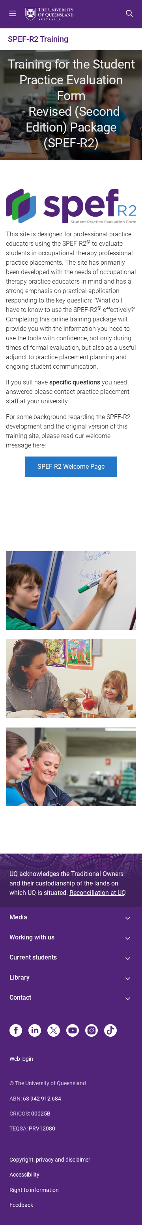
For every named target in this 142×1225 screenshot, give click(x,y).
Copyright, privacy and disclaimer (49, 1159)
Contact (20, 997)
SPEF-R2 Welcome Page (71, 466)
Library (19, 977)
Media (18, 917)
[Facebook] (15, 1031)
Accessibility (24, 1174)
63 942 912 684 (42, 1098)
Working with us (31, 937)
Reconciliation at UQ (97, 892)
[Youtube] (72, 1031)
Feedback (21, 1205)
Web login (21, 1059)
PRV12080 (42, 1128)
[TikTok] (110, 1031)
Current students (33, 957)
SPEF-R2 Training (38, 39)
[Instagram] (91, 1031)
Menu (12, 14)
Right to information (34, 1190)
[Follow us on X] (53, 1031)
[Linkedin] (34, 1031)
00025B (40, 1113)
